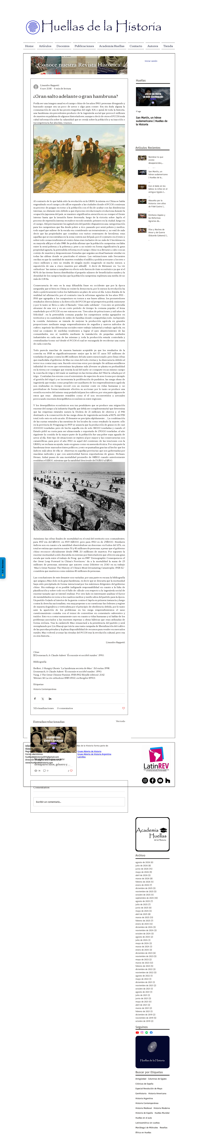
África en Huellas (143, 1132)
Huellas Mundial (162, 1112)
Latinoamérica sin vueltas (148, 1122)
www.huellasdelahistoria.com (39, 762)
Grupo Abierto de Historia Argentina (94, 754)
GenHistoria (141, 1093)
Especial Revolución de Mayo (149, 1088)
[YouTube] (137, 1032)
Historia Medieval (144, 1108)
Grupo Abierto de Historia (89, 751)
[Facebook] (151, 1032)
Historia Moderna (162, 1108)
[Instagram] (142, 1032)
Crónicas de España (144, 1083)
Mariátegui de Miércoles (147, 1127)
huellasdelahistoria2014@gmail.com (42, 756)
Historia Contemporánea (44, 689)
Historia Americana (157, 1093)
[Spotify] (146, 1032)
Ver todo (120, 721)
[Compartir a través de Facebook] (34, 698)
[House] (168, 781)
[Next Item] (165, 96)
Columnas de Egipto (157, 1078)
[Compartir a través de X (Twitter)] (42, 698)
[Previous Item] (141, 96)
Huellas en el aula (144, 1117)
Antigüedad (141, 1078)
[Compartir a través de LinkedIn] (50, 698)
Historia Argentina (144, 1098)
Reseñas (163, 1127)
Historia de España (144, 1112)
